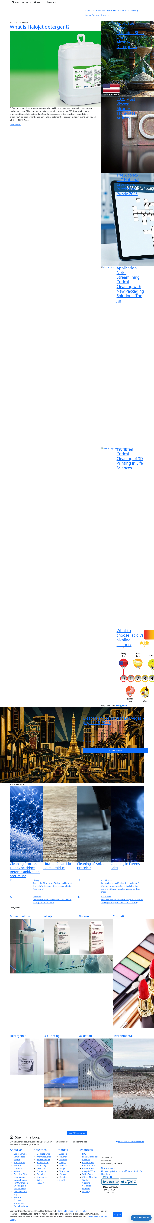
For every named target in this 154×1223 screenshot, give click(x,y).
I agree (117, 1214)
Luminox (63, 1165)
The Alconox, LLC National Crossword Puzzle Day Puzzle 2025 (128, 184)
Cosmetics (41, 1171)
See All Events (115, 750)
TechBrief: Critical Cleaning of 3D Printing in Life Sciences (130, 458)
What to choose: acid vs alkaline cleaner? (130, 637)
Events (27, 2)
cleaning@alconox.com (114, 1171)
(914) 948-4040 (109, 1168)
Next (146, 832)
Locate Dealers (92, 15)
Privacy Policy (81, 1211)
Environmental (123, 1036)
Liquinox (63, 1156)
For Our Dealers (21, 1183)
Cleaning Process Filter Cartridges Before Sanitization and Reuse (25, 869)
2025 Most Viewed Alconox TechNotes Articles (126, 108)
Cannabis (41, 1174)
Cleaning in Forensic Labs (126, 865)
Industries (100, 10)
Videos (17, 1171)
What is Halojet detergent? (40, 26)
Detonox (63, 1159)
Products (89, 10)
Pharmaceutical (44, 1156)
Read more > (15, 124)
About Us (105, 15)
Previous (8, 832)
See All (40, 1183)
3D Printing (52, 1036)
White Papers (88, 1174)
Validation (85, 1036)
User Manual (19, 1177)
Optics (39, 1180)
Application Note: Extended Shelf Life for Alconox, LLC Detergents (130, 35)
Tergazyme (64, 1171)
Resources (111, 10)
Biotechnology (20, 916)
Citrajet (62, 1174)
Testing (134, 10)
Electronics (42, 1168)
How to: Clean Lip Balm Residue (57, 865)
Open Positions (21, 1206)
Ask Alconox (123, 10)
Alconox (83, 916)
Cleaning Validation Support (86, 1186)
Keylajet (63, 1177)
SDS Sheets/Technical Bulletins (90, 1157)
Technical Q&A (20, 1174)
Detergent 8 (18, 1036)
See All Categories (77, 1133)
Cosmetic (119, 916)
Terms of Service (65, 1211)
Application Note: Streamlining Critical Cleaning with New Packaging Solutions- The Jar (130, 284)
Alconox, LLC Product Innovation (19, 1200)
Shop (16, 2)
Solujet (62, 1162)
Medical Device (43, 1154)
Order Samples (20, 1154)
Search (39, 2)
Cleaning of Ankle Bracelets (91, 865)
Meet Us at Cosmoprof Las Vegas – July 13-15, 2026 (113, 720)
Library (52, 2)
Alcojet (48, 916)
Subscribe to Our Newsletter (131, 1141)
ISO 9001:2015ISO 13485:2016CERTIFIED (111, 1190)
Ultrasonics (42, 1177)
